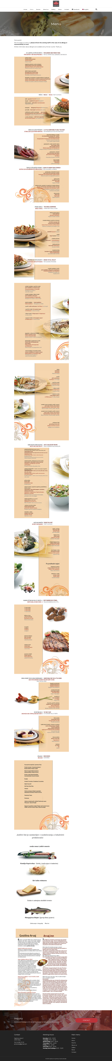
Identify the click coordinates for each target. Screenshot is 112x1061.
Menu (31, 9)
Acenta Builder (62, 1058)
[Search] (96, 9)
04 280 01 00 (20, 1042)
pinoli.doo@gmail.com (20, 1044)
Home (25, 9)
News (60, 9)
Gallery (53, 9)
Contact (66, 9)
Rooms (38, 9)
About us (45, 9)
